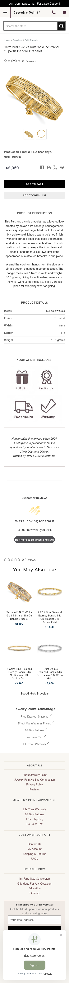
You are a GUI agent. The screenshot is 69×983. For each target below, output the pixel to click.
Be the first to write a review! (34, 539)
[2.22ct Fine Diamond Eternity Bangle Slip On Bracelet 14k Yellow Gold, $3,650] (49, 591)
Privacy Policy (34, 784)
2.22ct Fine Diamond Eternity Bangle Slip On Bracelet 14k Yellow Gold (50, 617)
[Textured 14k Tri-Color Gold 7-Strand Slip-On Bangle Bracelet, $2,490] (19, 591)
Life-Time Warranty (34, 809)
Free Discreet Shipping (34, 716)
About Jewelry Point (35, 775)
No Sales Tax (34, 737)
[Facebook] (42, 167)
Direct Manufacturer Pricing (34, 723)
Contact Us (34, 844)
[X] (55, 167)
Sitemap (34, 893)
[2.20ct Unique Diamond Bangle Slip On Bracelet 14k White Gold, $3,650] (49, 648)
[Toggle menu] (5, 12)
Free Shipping (34, 819)
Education (35, 888)
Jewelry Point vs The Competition (34, 779)
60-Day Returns (34, 730)
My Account (34, 849)
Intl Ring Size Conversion (34, 878)
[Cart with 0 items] (64, 12)
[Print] (49, 167)
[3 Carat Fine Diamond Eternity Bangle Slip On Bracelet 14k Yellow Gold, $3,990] (19, 648)
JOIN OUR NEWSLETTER (22, 3)
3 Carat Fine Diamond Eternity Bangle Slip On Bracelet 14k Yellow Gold (19, 673)
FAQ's (34, 858)
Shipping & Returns (34, 854)
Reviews (35, 789)
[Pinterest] (62, 167)
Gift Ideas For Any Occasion (34, 883)
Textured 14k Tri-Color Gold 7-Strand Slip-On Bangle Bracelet (19, 615)
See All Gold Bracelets (35, 693)
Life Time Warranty (34, 744)
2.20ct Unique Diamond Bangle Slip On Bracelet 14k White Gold (50, 673)
